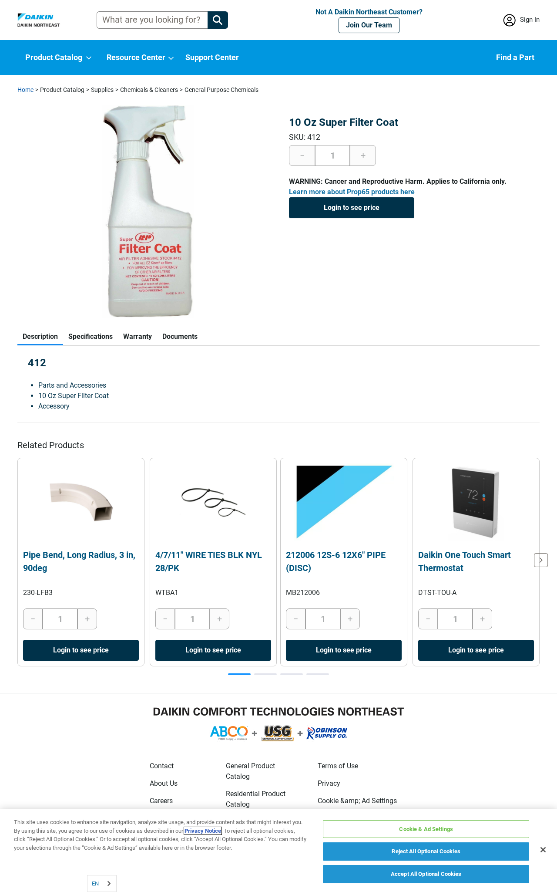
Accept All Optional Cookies (426, 874)
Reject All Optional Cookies (426, 851)
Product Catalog (62, 89)
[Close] (543, 849)
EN (95, 883)
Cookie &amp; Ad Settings (357, 801)
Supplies (102, 89)
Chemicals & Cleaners (149, 89)
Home (25, 89)
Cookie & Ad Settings (426, 829)
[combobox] (102, 883)
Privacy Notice (203, 831)
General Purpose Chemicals (221, 89)
